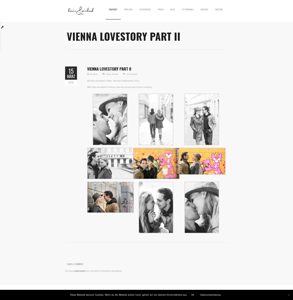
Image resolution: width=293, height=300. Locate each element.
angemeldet (79, 271)
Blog (172, 9)
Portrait (115, 74)
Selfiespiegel (145, 9)
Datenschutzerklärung (210, 295)
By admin (94, 74)
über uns (128, 9)
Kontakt (204, 9)
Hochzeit (113, 9)
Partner (219, 9)
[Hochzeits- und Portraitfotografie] (81, 12)
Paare (108, 74)
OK (192, 295)
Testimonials (188, 9)
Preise (161, 9)
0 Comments (132, 74)
